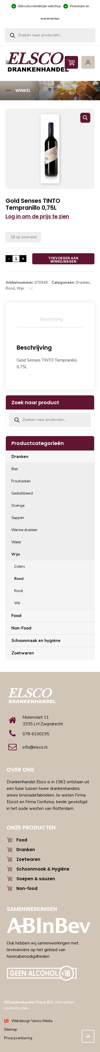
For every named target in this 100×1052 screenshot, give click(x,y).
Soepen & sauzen (35, 879)
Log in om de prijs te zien (37, 216)
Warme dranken (24, 530)
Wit (17, 603)
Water (16, 542)
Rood (10, 288)
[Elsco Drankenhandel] (49, 62)
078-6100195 (35, 734)
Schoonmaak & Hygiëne (42, 869)
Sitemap (10, 1029)
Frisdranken (21, 481)
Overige (17, 505)
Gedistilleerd (22, 493)
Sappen (17, 517)
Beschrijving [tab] (51, 319)
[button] (85, 118)
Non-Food (21, 628)
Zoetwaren (22, 653)
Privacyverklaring (18, 1038)
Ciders (19, 566)
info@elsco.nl (35, 747)
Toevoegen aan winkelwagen (63, 260)
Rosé (18, 590)
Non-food (27, 888)
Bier (14, 469)
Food (16, 615)
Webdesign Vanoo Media (31, 1020)
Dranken (82, 282)
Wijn (20, 288)
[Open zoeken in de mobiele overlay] (50, 35)
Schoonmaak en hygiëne (36, 640)
